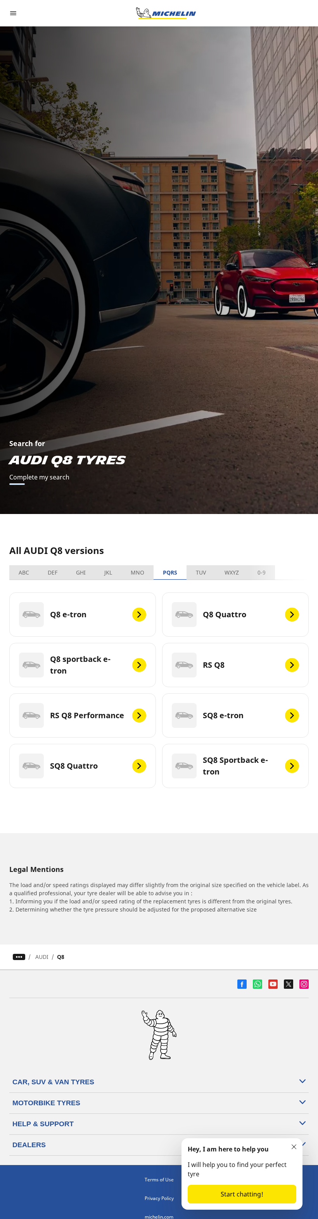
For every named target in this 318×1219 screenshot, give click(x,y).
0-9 (262, 572)
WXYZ (232, 572)
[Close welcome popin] (294, 1147)
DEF (52, 572)
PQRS (170, 572)
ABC (24, 572)
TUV (201, 572)
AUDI (41, 956)
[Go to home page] (166, 13)
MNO (137, 572)
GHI (81, 572)
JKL (108, 572)
